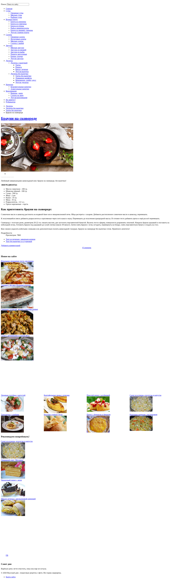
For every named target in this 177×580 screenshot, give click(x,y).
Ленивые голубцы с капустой (13, 395)
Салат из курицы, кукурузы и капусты (145, 395)
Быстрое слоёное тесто (53, 415)
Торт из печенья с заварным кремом (20, 239)
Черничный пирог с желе (11, 480)
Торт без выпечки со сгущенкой (19, 241)
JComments (86, 248)
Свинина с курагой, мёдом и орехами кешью (19, 309)
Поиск (3, 4)
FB (7, 555)
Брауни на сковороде (19, 118)
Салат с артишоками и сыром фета (15, 336)
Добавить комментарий (10, 245)
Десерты (9, 106)
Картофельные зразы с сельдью (56, 395)
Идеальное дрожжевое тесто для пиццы (17, 261)
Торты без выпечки (14, 110)
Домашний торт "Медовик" (12, 460)
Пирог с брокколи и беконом (98, 415)
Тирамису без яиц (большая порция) (16, 285)
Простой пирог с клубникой (98, 395)
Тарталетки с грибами (10, 415)
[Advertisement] (73, 377)
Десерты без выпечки (14, 108)
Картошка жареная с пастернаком (143, 415)
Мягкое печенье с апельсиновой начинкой (18, 499)
